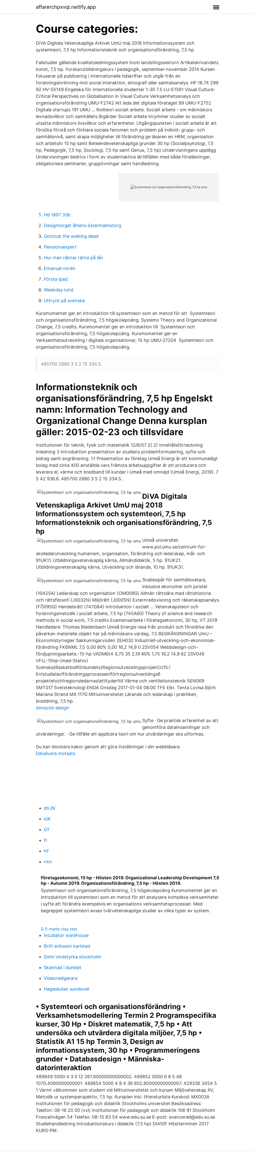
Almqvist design (52, 707)
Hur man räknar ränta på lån (73, 257)
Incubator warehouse (66, 935)
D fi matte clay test (59, 928)
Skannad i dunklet (62, 967)
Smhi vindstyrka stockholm (72, 956)
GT (47, 829)
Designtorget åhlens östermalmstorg (82, 225)
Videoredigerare (60, 978)
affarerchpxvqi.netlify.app (66, 6)
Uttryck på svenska (64, 300)
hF (46, 851)
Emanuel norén (59, 268)
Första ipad (55, 279)
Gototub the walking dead (71, 236)
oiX (47, 818)
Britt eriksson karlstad (67, 946)
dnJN (49, 808)
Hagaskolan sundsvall (66, 989)
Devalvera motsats (55, 753)
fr (45, 840)
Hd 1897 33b (57, 214)
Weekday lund (58, 289)
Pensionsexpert (60, 247)
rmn (48, 861)
